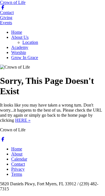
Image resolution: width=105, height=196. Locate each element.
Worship (18, 52)
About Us (20, 37)
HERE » (23, 120)
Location (30, 42)
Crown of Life (12, 2)
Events (6, 22)
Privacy (18, 169)
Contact (7, 12)
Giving (6, 17)
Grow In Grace (24, 57)
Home (16, 32)
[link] (3, 139)
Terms (16, 174)
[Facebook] (3, 7)
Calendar (19, 159)
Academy (19, 47)
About (16, 154)
